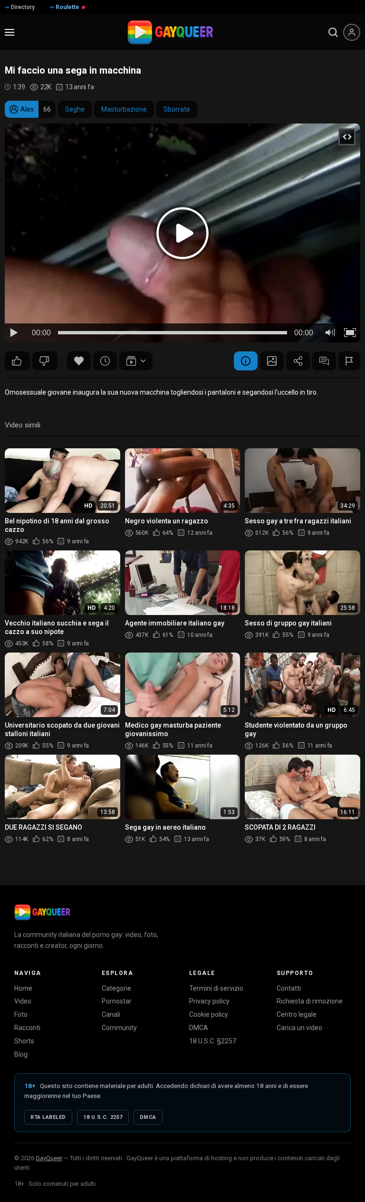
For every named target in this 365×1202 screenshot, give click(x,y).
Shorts (24, 1041)
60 (17, 360)
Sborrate (176, 109)
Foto (21, 1014)
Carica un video (299, 1028)
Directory (23, 7)
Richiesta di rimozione (310, 1001)
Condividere (298, 360)
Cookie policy (208, 1014)
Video (22, 1001)
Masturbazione (124, 109)
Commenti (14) (324, 360)
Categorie (116, 988)
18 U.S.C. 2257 (103, 1117)
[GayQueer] (42, 912)
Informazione (246, 360)
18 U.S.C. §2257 (212, 1041)
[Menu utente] (351, 32)
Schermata (272, 360)
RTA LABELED (48, 1117)
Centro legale (297, 1014)
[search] (333, 32)
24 (45, 360)
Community (119, 1028)
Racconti (27, 1028)
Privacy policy (209, 1001)
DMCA (198, 1028)
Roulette (67, 7)
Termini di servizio (216, 988)
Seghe (75, 109)
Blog (21, 1054)
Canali (111, 1014)
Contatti (289, 988)
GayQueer (49, 1158)
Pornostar (117, 1001)
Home (23, 988)
